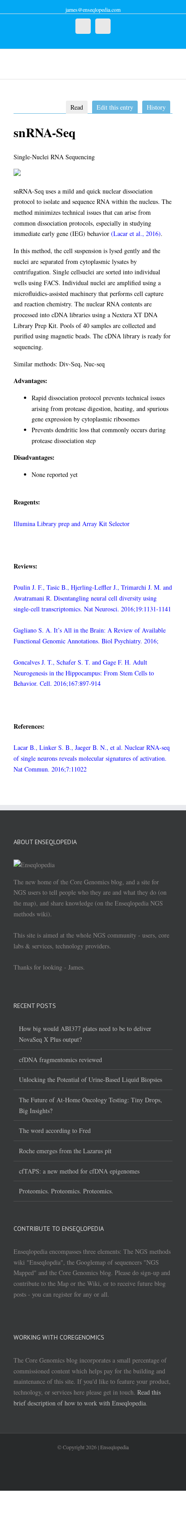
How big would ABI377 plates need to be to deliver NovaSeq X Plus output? (85, 1034)
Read (76, 107)
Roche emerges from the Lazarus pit (65, 1150)
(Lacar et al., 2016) (136, 233)
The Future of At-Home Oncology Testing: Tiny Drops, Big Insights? (90, 1105)
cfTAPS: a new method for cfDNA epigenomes (79, 1171)
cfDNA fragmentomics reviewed (60, 1059)
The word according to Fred (55, 1130)
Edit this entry (115, 107)
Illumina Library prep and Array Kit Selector (72, 523)
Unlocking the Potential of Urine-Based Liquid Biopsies (90, 1079)
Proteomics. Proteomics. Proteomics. (66, 1191)
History (156, 107)
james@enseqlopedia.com (93, 9)
